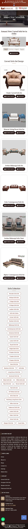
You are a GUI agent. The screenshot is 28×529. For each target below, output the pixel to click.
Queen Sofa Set (14, 337)
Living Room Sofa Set (14, 372)
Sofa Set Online (14, 313)
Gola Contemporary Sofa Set (14, 202)
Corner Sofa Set (14, 317)
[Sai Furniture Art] (7, 8)
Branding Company (18, 527)
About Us (3, 460)
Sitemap (3, 469)
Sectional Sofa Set (14, 376)
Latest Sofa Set (14, 411)
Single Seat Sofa (14, 348)
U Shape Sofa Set (14, 305)
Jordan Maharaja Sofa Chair (14, 238)
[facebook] (24, 517)
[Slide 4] (22, 49)
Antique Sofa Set (14, 297)
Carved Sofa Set (5, 479)
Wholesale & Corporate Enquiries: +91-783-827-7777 (15, 3)
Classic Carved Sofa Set (14, 93)
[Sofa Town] (23, 8)
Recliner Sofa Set (14, 321)
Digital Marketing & (9, 527)
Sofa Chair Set (14, 395)
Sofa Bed (21, 368)
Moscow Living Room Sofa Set (14, 129)
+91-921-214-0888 (10, 505)
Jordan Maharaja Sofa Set (14, 166)
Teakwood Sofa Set (14, 407)
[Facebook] (14, 5)
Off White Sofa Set (14, 391)
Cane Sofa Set (14, 364)
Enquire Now (15, 53)
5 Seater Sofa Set (14, 352)
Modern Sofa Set (5, 485)
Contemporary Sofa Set (14, 329)
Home (2, 457)
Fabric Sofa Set (14, 415)
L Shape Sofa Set (14, 301)
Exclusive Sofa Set (14, 333)
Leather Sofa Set (14, 309)
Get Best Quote (10, 96)
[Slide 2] (11, 49)
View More (21, 96)
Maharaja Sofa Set (14, 325)
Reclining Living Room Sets (14, 399)
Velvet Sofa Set (14, 419)
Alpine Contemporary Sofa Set (14, 275)
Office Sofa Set (14, 403)
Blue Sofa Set (7, 384)
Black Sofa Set (7, 380)
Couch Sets (21, 423)
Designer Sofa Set (6, 482)
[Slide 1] (5, 49)
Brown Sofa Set (20, 384)
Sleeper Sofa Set (8, 423)
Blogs (2, 463)
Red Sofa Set (14, 388)
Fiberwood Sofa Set (6, 488)
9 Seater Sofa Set (14, 360)
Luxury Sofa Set (14, 340)
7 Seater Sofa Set (14, 356)
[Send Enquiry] (3, 524)
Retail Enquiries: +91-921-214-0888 (15, 1)
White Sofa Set (20, 380)
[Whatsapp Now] (3, 519)
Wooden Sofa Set (14, 293)
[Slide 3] (16, 49)
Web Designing (21, 526)
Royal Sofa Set (14, 344)
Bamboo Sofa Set (9, 368)
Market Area (4, 472)
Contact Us (4, 466)
